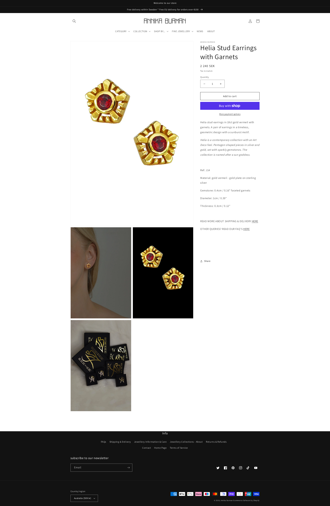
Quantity (204, 77)
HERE (255, 221)
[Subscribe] (128, 468)
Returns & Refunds (216, 441)
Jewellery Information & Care (150, 441)
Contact (146, 447)
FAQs (103, 441)
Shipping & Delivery (120, 441)
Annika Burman (227, 500)
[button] (74, 21)
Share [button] (207, 261)
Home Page (160, 447)
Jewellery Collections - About (186, 441)
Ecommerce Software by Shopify (246, 500)
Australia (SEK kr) (82, 498)
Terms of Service (179, 447)
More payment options (229, 114)
